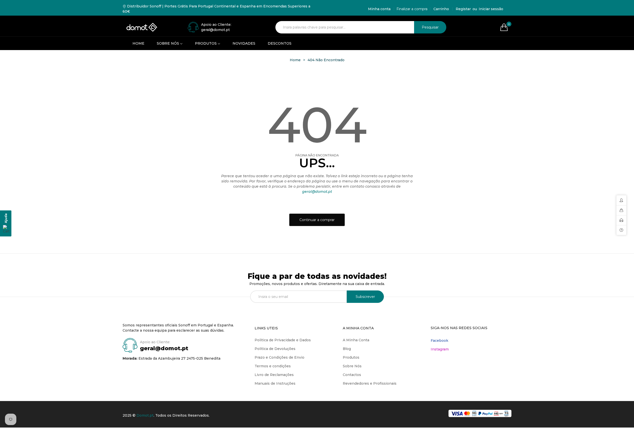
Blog (347, 348)
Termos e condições (273, 366)
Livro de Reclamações (274, 375)
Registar (463, 9)
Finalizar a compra (411, 9)
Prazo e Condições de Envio (279, 357)
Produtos (351, 357)
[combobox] (344, 27)
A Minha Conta (356, 340)
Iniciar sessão (491, 9)
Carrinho (441, 9)
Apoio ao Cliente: (216, 24)
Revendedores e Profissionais (369, 383)
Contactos (352, 375)
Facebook (439, 340)
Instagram (440, 349)
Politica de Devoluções (275, 348)
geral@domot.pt (317, 191)
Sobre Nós (352, 366)
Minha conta (379, 9)
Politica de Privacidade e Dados (283, 340)
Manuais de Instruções (275, 383)
